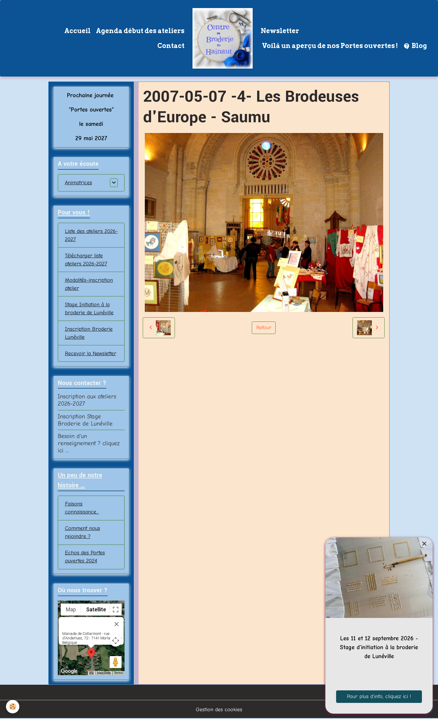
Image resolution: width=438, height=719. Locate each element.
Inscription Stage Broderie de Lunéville (85, 420)
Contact (170, 46)
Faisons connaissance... (82, 508)
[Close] (116, 624)
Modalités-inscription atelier (89, 284)
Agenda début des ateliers (140, 31)
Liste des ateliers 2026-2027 (91, 235)
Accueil (77, 31)
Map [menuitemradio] (71, 609)
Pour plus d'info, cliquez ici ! (379, 696)
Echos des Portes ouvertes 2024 (85, 557)
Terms (118, 673)
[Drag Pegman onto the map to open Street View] (116, 662)
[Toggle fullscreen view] (116, 610)
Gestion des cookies (219, 709)
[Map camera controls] (116, 641)
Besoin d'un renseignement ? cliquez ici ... (89, 443)
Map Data (104, 673)
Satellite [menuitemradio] (96, 609)
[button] (91, 653)
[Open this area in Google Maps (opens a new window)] (69, 671)
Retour (263, 327)
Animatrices (78, 183)
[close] (424, 543)
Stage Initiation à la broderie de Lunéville (89, 308)
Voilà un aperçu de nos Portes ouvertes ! (329, 46)
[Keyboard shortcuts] (91, 673)
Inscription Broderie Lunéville (89, 333)
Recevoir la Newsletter (90, 353)
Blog (418, 46)
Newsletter (280, 31)
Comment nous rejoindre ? (82, 532)
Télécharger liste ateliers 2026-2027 (86, 260)
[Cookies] (12, 706)
